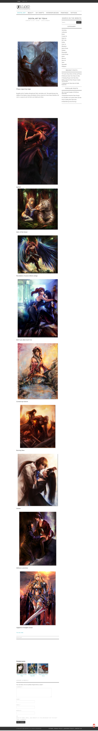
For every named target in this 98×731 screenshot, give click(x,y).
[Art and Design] (23, 7)
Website (18, 710)
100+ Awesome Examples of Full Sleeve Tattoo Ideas (70, 92)
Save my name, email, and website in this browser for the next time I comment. (36, 718)
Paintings (64, 12)
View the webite (19, 632)
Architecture (64, 32)
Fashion (63, 42)
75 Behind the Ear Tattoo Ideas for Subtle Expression (70, 83)
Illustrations (64, 46)
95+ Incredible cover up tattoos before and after (71, 97)
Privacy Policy (58, 728)
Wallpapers (64, 66)
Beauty (31, 12)
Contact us (78, 728)
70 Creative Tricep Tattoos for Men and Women (72, 74)
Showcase (64, 58)
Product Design (65, 54)
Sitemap (51, 728)
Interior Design (52, 12)
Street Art (64, 60)
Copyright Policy (69, 728)
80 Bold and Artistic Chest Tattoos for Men (71, 76)
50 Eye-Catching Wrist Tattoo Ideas (69, 99)
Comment (19, 686)
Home (18, 1)
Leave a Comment (45, 20)
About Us (24, 1)
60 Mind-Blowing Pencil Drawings (69, 101)
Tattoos (74, 12)
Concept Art (64, 36)
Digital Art (21, 12)
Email (18, 704)
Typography (64, 64)
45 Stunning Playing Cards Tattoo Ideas (70, 78)
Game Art (64, 44)
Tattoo (63, 62)
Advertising (64, 30)
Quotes (63, 56)
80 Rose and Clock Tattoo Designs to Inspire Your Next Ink (71, 80)
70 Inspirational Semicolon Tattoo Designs (71, 95)
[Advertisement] (37, 30)
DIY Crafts (40, 12)
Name (18, 699)
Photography (64, 52)
